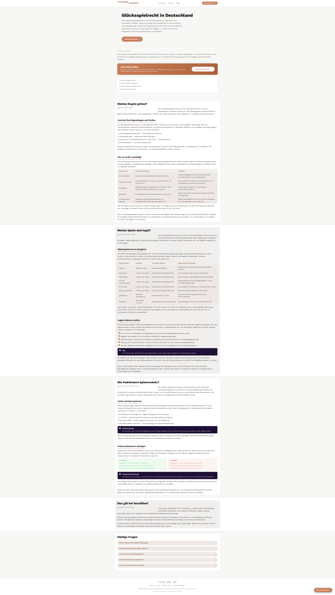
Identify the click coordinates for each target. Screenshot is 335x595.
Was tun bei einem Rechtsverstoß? (131, 565)
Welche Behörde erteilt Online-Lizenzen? (133, 548)
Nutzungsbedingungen (179, 585)
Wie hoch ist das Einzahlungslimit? (131, 554)
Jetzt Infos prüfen (131, 39)
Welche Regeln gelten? (128, 80)
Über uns (152, 585)
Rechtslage (161, 3)
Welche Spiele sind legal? (129, 83)
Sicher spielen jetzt (322, 590)
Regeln (178, 3)
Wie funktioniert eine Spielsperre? (131, 560)
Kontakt (158, 585)
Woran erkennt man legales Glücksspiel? (133, 543)
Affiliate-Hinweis (166, 585)
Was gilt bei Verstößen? (128, 89)
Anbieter (170, 3)
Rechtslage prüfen (209, 3)
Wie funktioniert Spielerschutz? (131, 86)
